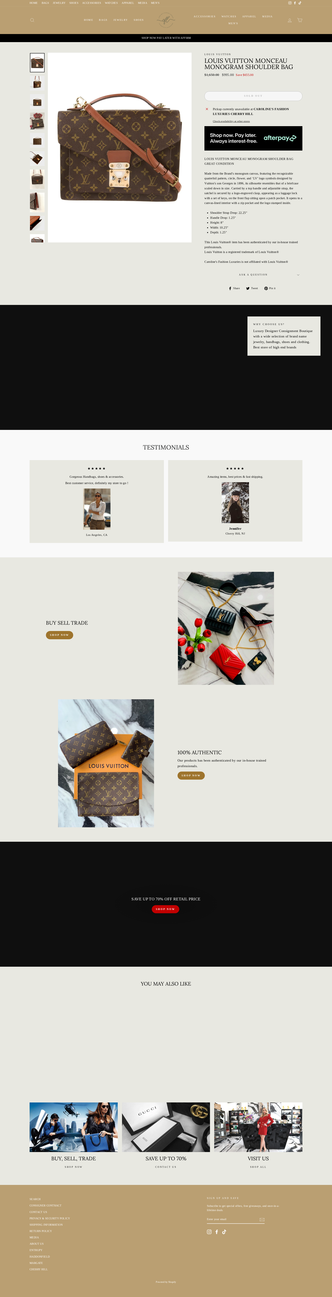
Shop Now (191, 775)
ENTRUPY (36, 1250)
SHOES (73, 3)
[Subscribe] (262, 1219)
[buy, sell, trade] (74, 1127)
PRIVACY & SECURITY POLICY (50, 1218)
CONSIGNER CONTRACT (45, 1205)
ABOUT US (37, 1243)
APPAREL (128, 3)
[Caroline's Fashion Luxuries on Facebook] (216, 1232)
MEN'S (155, 3)
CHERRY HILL (39, 1269)
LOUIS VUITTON (217, 54)
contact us (166, 1167)
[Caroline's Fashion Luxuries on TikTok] (224, 1232)
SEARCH (35, 1199)
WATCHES (111, 3)
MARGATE (36, 1263)
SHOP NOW (165, 909)
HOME (34, 3)
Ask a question (253, 274)
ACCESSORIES (91, 3)
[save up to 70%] (166, 1127)
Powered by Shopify (166, 1282)
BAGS (45, 3)
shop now (59, 635)
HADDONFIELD (40, 1256)
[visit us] (258, 1127)
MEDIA (142, 3)
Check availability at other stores (231, 121)
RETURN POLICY (41, 1231)
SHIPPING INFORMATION (46, 1224)
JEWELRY (59, 3)
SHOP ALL (258, 1167)
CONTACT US (38, 1212)
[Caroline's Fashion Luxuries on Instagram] (209, 1232)
